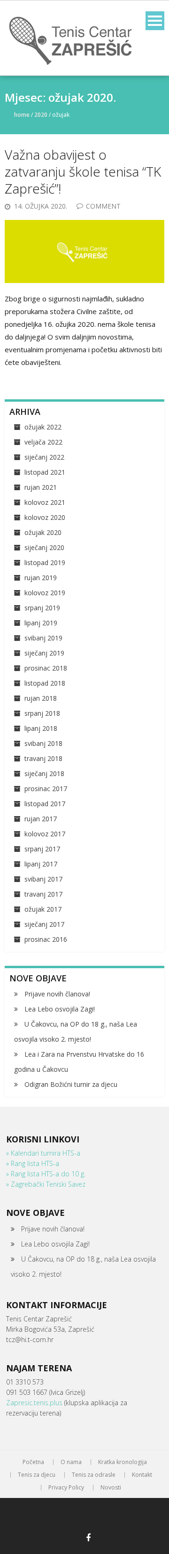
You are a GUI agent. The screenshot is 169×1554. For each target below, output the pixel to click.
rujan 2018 (40, 698)
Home (22, 115)
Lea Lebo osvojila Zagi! (59, 1008)
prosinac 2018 (45, 668)
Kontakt (142, 1475)
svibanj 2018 (43, 743)
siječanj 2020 (44, 547)
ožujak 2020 (42, 532)
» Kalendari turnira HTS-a (43, 1153)
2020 (40, 115)
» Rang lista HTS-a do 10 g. (45, 1173)
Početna (33, 1462)
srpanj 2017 (42, 848)
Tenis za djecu (36, 1475)
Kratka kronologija (122, 1462)
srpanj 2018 (42, 713)
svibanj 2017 (43, 878)
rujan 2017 (40, 818)
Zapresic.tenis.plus (35, 1402)
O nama (71, 1462)
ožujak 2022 (42, 426)
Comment (103, 206)
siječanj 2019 (44, 652)
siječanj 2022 (44, 457)
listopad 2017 (44, 803)
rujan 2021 (40, 487)
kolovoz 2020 (44, 517)
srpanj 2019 (42, 607)
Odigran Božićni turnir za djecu (70, 1084)
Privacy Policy (66, 1487)
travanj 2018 (43, 758)
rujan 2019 (40, 577)
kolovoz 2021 (44, 502)
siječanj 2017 (44, 924)
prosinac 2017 (45, 788)
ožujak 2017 (42, 909)
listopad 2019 (44, 562)
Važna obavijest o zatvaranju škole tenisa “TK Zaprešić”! (83, 172)
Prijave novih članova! (57, 993)
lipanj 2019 (40, 622)
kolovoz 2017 (44, 833)
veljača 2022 (43, 441)
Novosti (110, 1487)
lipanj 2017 (40, 863)
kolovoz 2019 (44, 592)
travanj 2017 (43, 894)
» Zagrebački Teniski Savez (45, 1184)
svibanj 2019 (43, 637)
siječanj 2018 (44, 773)
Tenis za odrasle (93, 1475)
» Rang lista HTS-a (32, 1163)
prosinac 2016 (45, 939)
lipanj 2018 (40, 728)
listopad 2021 (44, 472)
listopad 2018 (44, 683)
